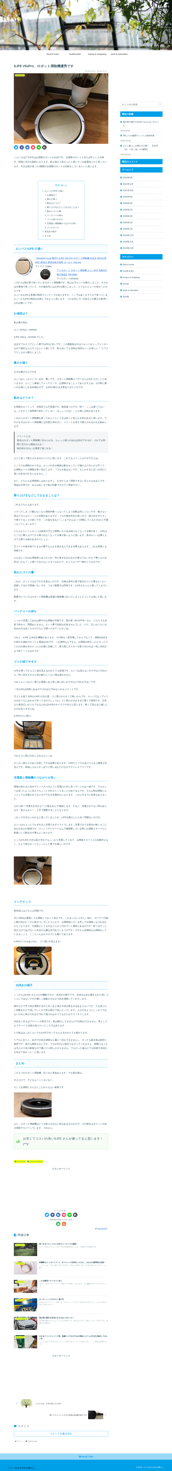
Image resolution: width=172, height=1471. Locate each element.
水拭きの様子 (51, 231)
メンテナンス (53, 227)
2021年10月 (128, 190)
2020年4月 (128, 210)
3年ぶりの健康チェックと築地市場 (138, 135)
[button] (160, 104)
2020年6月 (128, 197)
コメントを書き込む (61, 1433)
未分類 (126, 297)
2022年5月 (128, 177)
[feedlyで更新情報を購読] (58, 1224)
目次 (57, 185)
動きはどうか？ (54, 203)
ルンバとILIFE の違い (54, 191)
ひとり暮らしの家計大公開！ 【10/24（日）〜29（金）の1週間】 (140, 147)
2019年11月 (128, 242)
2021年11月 (128, 184)
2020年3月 (128, 216)
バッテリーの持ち (55, 215)
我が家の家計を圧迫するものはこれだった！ (141, 124)
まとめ (48, 236)
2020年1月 (128, 229)
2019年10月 (128, 248)
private (126, 284)
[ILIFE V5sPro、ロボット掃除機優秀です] (27, 147)
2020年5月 (128, 203)
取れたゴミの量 (54, 211)
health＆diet (128, 271)
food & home (21, 1161)
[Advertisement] (61, 1188)
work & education (130, 290)
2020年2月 (128, 222)
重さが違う (52, 199)
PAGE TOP (87, 1456)
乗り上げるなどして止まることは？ (63, 207)
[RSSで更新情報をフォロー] (64, 1224)
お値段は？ (52, 195)
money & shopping (35, 1161)
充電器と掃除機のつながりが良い (62, 223)
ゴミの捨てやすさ (55, 219)
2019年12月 (128, 235)
